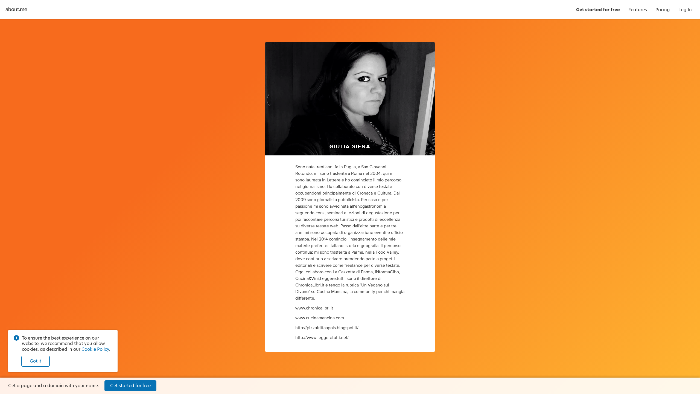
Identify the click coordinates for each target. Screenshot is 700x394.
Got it (35, 361)
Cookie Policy (95, 349)
